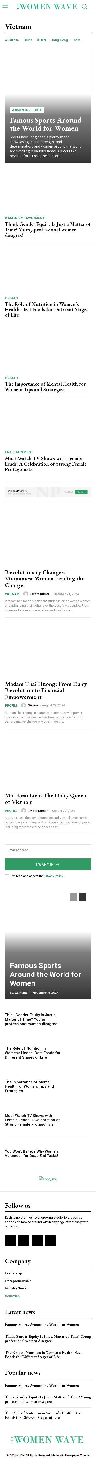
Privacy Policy (53, 876)
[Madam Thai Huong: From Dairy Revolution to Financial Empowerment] (48, 650)
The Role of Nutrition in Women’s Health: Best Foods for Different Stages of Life (46, 309)
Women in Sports (27, 110)
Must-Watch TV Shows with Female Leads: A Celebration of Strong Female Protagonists (46, 463)
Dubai (41, 40)
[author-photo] (26, 593)
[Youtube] (50, 1240)
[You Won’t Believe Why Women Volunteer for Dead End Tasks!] (78, 1154)
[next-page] (82, 897)
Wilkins (33, 705)
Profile (11, 705)
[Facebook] (10, 1240)
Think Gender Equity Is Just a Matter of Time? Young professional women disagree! (48, 229)
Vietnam (12, 594)
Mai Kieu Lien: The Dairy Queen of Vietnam (45, 798)
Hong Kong (59, 40)
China (28, 40)
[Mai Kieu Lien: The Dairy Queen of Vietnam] (48, 761)
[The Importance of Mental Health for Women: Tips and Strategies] (48, 350)
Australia (12, 40)
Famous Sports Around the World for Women (45, 124)
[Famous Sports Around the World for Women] (48, 106)
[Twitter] (37, 1240)
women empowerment (25, 217)
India (76, 40)
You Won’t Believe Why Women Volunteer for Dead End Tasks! (31, 1153)
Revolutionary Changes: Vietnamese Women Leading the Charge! (44, 578)
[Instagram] (23, 1240)
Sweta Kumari (40, 594)
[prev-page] (73, 897)
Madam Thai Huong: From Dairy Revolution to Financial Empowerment (46, 690)
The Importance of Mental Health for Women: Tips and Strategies (45, 387)
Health (11, 297)
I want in (45, 864)
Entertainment (19, 452)
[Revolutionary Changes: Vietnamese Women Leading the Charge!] (48, 538)
